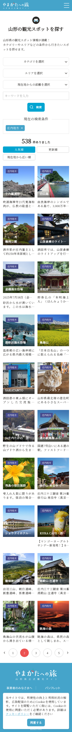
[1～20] (4, 652)
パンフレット (52, 688)
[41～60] (67, 652)
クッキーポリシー (17, 714)
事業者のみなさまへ (19, 688)
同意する (36, 722)
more (6, 167)
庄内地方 (13, 128)
